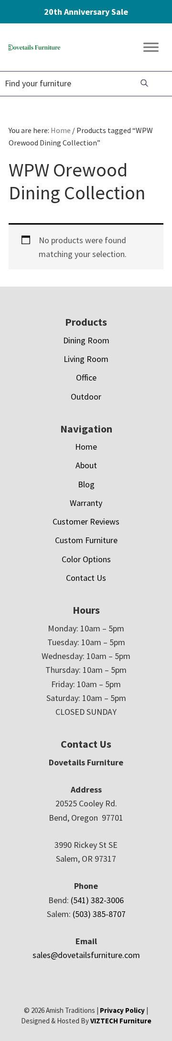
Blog (86, 484)
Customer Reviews (86, 521)
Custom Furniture (86, 540)
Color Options (86, 559)
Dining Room (86, 340)
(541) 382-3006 (97, 900)
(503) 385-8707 (99, 913)
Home (86, 446)
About (86, 465)
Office (86, 377)
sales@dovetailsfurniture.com (86, 954)
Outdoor (86, 396)
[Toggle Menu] (151, 47)
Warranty (86, 502)
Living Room (86, 358)
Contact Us (86, 577)
